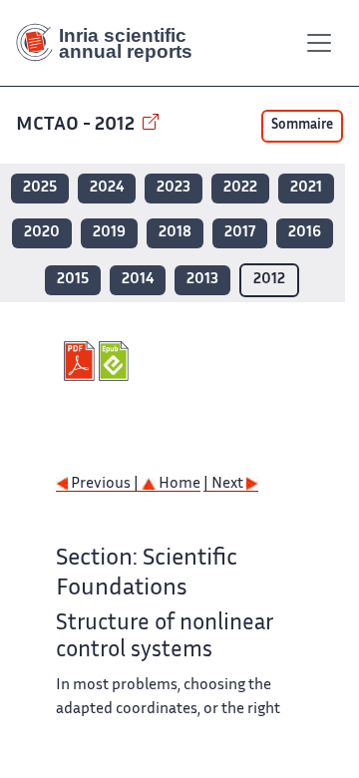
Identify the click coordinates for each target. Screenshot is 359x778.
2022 (240, 188)
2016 (304, 232)
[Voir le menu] (319, 43)
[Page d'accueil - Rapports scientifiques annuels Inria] (111, 43)
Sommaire (302, 126)
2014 (138, 279)
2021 (306, 188)
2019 (109, 232)
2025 (40, 188)
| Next (224, 484)
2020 (42, 232)
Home (178, 484)
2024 (107, 188)
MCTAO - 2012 (77, 125)
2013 (202, 279)
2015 (73, 279)
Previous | (105, 484)
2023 (173, 188)
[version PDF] (81, 361)
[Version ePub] (116, 361)
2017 (239, 232)
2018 (175, 232)
